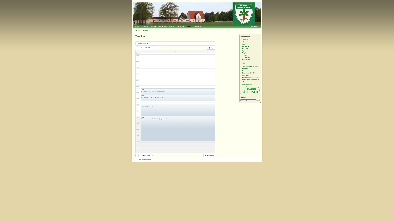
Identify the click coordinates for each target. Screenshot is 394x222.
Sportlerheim (198, 26)
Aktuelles (245, 39)
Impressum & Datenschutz (158, 26)
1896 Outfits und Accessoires (250, 66)
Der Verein (144, 26)
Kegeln (244, 53)
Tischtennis (245, 57)
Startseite (138, 31)
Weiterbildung (246, 59)
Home (137, 26)
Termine (188, 26)
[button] (209, 155)
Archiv (244, 44)
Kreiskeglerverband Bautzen (250, 77)
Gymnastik (245, 51)
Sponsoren (180, 26)
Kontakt (171, 26)
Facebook (245, 68)
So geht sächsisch (247, 84)
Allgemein (245, 42)
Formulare (245, 71)
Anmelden (254, 26)
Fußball (244, 48)
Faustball (244, 46)
